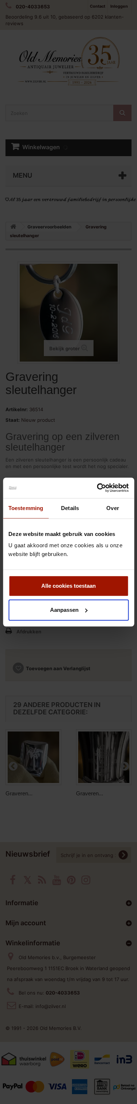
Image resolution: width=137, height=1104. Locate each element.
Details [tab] (70, 508)
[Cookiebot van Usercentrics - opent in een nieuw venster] (97, 488)
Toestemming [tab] (25, 508)
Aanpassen (64, 610)
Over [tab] (112, 508)
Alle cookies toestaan (68, 586)
